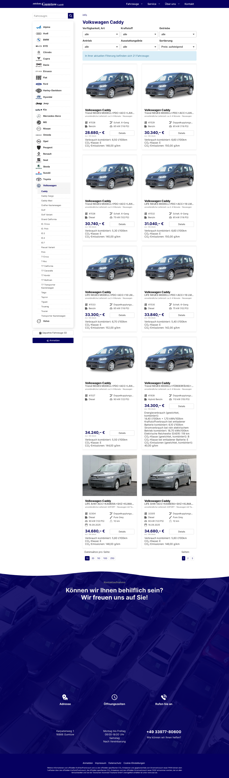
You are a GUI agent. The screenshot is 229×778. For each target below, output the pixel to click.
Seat (45, 160)
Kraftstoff (127, 28)
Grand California (49, 219)
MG (45, 122)
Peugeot (47, 147)
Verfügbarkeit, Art (94, 28)
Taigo (43, 292)
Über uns (170, 3)
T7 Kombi (45, 275)
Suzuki (46, 173)
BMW (46, 39)
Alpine (46, 27)
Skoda (46, 166)
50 (98, 558)
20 (93, 558)
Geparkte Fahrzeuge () (54, 332)
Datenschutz (114, 763)
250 (112, 558)
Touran (44, 311)
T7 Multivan (46, 280)
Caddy (44, 191)
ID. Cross (45, 224)
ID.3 (43, 233)
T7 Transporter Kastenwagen (48, 286)
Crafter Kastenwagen (51, 205)
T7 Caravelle (47, 271)
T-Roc (44, 261)
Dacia (46, 65)
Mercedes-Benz (52, 116)
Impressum (100, 763)
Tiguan (44, 302)
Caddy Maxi (46, 200)
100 (105, 558)
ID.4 (43, 238)
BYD (45, 46)
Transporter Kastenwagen (53, 316)
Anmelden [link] (55, 340)
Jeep (46, 103)
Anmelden (88, 763)
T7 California (47, 266)
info (85, 15)
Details (122, 133)
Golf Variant (46, 214)
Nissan (47, 128)
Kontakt (189, 3)
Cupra (46, 58)
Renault (47, 153)
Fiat (45, 77)
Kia (45, 109)
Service (152, 3)
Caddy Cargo (47, 196)
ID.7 (43, 243)
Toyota (47, 179)
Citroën (47, 52)
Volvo (46, 321)
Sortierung (165, 40)
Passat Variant (48, 247)
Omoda (47, 135)
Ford (45, 84)
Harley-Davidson (52, 90)
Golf (43, 210)
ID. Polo (44, 229)
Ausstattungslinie (131, 40)
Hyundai (47, 97)
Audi (45, 33)
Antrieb (87, 40)
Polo (43, 252)
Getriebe (164, 28)
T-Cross (45, 257)
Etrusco (47, 71)
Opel (45, 141)
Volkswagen (50, 185)
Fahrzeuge (132, 3)
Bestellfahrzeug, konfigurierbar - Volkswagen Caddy (110, 107)
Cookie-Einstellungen (134, 763)
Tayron (44, 297)
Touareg (45, 306)
